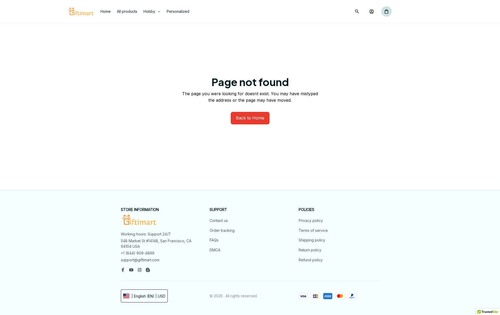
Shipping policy (312, 240)
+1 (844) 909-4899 (137, 253)
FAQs (214, 240)
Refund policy (311, 260)
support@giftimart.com (140, 260)
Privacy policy (311, 220)
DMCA (215, 250)
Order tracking (222, 230)
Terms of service (313, 230)
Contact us (219, 220)
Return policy (310, 250)
